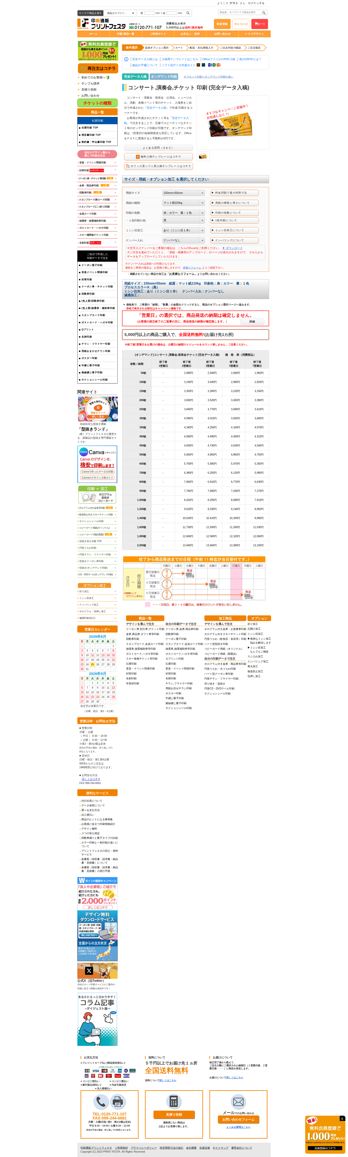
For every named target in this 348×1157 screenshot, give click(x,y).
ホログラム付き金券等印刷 (94, 508)
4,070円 (259, 427)
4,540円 (259, 445)
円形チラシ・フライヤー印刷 (94, 554)
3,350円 (188, 391)
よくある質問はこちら (238, 1127)
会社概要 (191, 1147)
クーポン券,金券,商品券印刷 (182, 629)
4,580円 (188, 436)
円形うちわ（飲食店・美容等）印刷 (225, 638)
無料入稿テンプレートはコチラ (160, 156)
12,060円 (258, 536)
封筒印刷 (87, 279)
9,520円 (188, 509)
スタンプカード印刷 (93, 315)
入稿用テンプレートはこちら (180, 59)
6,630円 (259, 481)
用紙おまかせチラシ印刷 (96, 351)
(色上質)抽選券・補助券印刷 (98, 308)
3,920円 (235, 418)
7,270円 (259, 490)
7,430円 (235, 490)
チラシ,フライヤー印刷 (179, 683)
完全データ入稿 (156, 107)
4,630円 (235, 445)
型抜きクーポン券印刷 (90, 561)
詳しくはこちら (168, 1080)
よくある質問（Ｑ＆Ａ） (158, 147)
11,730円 (188, 527)
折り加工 (83, 591)
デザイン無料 (89, 828)
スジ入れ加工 (255, 656)
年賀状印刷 (132, 683)
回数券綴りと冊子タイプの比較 (99, 837)
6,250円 (212, 472)
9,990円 (259, 518)
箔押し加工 (254, 676)
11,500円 (211, 527)
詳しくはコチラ (91, 779)
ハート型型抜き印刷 (216, 643)
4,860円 (235, 454)
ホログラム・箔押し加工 (91, 611)
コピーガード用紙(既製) (94, 534)
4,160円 (235, 427)
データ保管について (93, 805)
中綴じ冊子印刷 (91, 365)
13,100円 (258, 545)
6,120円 (235, 472)
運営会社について (241, 1147)
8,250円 (212, 499)
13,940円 (188, 545)
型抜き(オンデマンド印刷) (92, 567)
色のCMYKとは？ (250, 59)
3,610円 (259, 409)
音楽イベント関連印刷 (95, 272)
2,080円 (188, 372)
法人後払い (87, 814)
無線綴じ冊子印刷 (92, 372)
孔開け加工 (254, 628)
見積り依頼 (88, 89)
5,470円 (235, 463)
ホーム (93, 33)
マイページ (241, 24)
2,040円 (212, 372)
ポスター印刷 (89, 358)
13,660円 (211, 545)
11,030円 (258, 527)
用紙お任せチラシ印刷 (179, 688)
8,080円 (235, 499)
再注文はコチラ (101, 68)
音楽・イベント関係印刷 (140, 668)
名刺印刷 (87, 336)
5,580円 (212, 463)
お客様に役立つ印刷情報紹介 (98, 824)
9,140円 (235, 509)
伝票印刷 (131, 663)
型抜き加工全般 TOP (89, 541)
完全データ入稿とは (145, 59)
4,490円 (212, 436)
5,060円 (188, 454)
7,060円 (188, 481)
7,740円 (188, 490)
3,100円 (188, 382)
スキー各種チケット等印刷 (141, 658)
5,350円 (259, 463)
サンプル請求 (90, 83)
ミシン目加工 (85, 598)
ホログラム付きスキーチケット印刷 (225, 634)
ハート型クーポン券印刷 (218, 673)
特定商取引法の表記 (171, 1147)
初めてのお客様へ (93, 77)
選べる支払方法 (90, 810)
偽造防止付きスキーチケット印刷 (95, 514)
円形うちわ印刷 (86, 547)
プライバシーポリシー (144, 1147)
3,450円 (235, 400)
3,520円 (212, 400)
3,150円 (259, 391)
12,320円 (235, 536)
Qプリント (88, 329)
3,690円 (235, 409)
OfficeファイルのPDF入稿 (218, 59)
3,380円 (259, 400)
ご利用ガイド (158, 33)
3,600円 (188, 400)
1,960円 (259, 372)
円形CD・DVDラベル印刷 (219, 688)
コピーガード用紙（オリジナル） (224, 648)
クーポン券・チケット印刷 (97, 286)
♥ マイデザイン (254, 33)
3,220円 (235, 391)
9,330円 (212, 509)
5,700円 (188, 463)
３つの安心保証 (90, 833)
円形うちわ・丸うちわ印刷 (220, 668)
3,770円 (212, 409)
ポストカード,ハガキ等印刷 (142, 653)
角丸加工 (253, 666)
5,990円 (259, 472)
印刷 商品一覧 (126, 33)
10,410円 (211, 518)
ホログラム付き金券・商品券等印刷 (225, 663)
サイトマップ (220, 1147)
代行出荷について (91, 800)
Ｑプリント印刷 (175, 658)
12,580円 (211, 536)
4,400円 (235, 436)
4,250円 (212, 427)
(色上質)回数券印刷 (93, 300)
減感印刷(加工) (86, 618)
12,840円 (188, 536)
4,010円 (212, 418)
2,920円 (259, 382)
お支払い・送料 (190, 33)
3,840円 (188, 409)
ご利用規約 (121, 1147)
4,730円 (212, 445)
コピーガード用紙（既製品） (221, 653)
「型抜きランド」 (93, 429)
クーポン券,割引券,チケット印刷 (145, 629)
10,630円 (188, 518)
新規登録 (222, 23)
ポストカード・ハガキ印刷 (97, 322)
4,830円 (188, 445)
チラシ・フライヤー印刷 (96, 343)
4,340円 (188, 427)
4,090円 (188, 418)
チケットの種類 (97, 103)
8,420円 (188, 499)
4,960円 (212, 454)
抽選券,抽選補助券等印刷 (141, 648)
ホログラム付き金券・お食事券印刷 (225, 629)
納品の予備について (145, 65)
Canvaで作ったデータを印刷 (97, 471)
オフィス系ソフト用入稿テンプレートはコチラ (160, 166)
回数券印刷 (88, 293)
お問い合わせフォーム (238, 1119)
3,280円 (212, 391)
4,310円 (259, 436)
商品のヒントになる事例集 (97, 819)
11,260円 (235, 527)
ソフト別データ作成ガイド (179, 65)
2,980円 (235, 382)
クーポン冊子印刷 (92, 265)
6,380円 (188, 472)
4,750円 (259, 454)
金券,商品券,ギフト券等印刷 (142, 634)
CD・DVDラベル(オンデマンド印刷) (95, 574)
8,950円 (259, 509)
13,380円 (235, 545)
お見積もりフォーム (182, 273)
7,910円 (259, 499)
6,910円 (212, 481)
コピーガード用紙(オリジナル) (93, 527)
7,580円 (212, 490)
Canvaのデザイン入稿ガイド (97, 477)
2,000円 (235, 372)
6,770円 (235, 481)
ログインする (256, 3)
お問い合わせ (222, 33)
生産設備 (204, 1147)
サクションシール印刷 (95, 379)
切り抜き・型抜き (214, 683)
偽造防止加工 (255, 671)
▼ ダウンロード (232, 248)
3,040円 (212, 382)
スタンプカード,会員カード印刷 (145, 643)
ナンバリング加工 (88, 604)
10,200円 (235, 518)
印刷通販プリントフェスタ (96, 1147)
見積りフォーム (192, 267)
